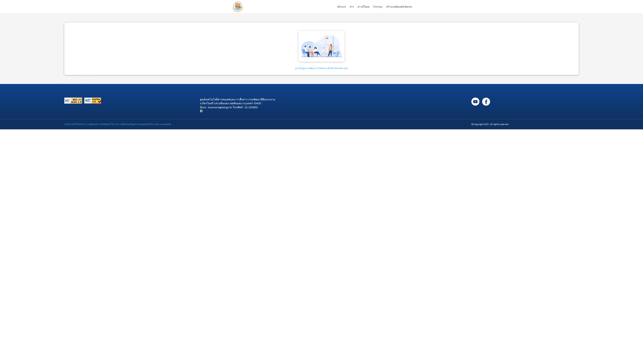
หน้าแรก (341, 7)
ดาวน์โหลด (363, 7)
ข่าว (352, 7)
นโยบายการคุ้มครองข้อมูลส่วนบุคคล (128, 124)
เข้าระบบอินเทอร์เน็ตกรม (399, 7)
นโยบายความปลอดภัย (159, 124)
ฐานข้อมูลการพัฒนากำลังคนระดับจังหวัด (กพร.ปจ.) (321, 68)
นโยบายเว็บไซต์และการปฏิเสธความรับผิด (86, 124)
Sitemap (377, 7)
